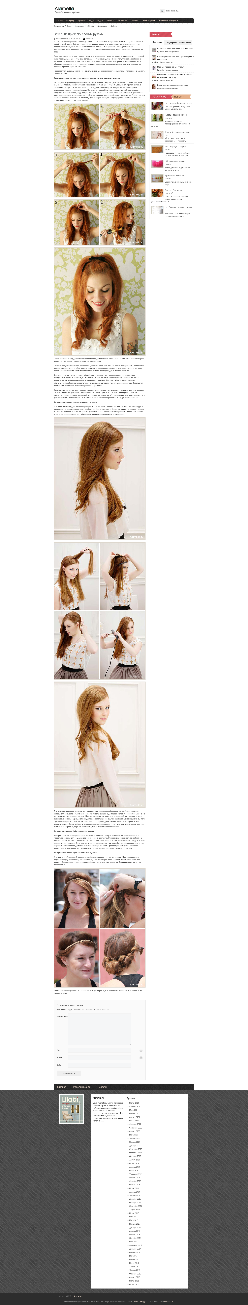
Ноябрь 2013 (134, 1259)
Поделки (114, 26)
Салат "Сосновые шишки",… (174, 191)
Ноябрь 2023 (134, 1113)
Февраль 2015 (135, 1245)
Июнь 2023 (134, 1121)
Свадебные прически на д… (177, 133)
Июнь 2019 (134, 1163)
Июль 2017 (134, 1213)
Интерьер (70, 20)
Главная (59, 20)
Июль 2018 (134, 1188)
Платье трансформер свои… (176, 116)
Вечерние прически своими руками (78, 33)
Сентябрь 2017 (135, 1206)
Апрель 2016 (134, 1231)
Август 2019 (134, 1160)
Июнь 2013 (134, 1263)
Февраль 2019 (135, 1174)
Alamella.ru (77, 1296)
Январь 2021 (134, 1142)
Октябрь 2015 (135, 1238)
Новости (102, 1086)
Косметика (79, 26)
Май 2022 (133, 1135)
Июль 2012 (134, 1281)
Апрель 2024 (134, 1106)
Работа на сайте (81, 1086)
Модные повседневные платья (170, 67)
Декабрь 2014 (135, 1249)
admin (161, 51)
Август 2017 (134, 1210)
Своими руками (148, 20)
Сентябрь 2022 (135, 1128)
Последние (157, 42)
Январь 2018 (134, 1195)
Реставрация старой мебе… (175, 148)
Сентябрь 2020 (135, 1149)
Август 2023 (134, 1117)
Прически (89, 39)
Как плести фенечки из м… (178, 102)
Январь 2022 (134, 1138)
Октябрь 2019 (135, 1156)
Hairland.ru (168, 1301)
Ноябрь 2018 (134, 1185)
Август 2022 (134, 1131)
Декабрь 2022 (135, 1124)
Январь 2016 (134, 1235)
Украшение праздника (168, 20)
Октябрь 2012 (135, 1274)
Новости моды (139, 1301)
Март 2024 (133, 1110)
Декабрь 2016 (135, 1227)
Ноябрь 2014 (134, 1252)
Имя (59, 1050)
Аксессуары (102, 26)
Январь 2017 (134, 1224)
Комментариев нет (172, 51)
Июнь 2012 (134, 1284)
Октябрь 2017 (135, 1202)
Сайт (59, 1065)
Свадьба (134, 20)
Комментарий (61, 1016)
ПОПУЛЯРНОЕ (159, 96)
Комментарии (185, 43)
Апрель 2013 (134, 1267)
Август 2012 (134, 1277)
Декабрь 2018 (135, 1181)
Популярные (171, 43)
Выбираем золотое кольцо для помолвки (175, 48)
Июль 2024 (134, 1103)
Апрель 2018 (134, 1192)
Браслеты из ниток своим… (174, 177)
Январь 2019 (134, 1178)
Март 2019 (133, 1170)
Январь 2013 (134, 1270)
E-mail (59, 1058)
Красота (81, 20)
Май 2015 (133, 1242)
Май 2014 (133, 1256)
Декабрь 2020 (135, 1146)
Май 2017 (133, 1217)
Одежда (90, 26)
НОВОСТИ (179, 96)
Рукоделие (122, 20)
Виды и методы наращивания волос (173, 85)
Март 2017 (133, 1220)
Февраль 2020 (135, 1153)
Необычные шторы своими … (178, 208)
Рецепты (110, 20)
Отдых (100, 20)
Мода (91, 20)
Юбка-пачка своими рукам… (175, 162)
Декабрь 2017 (135, 1199)
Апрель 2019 (134, 1167)
